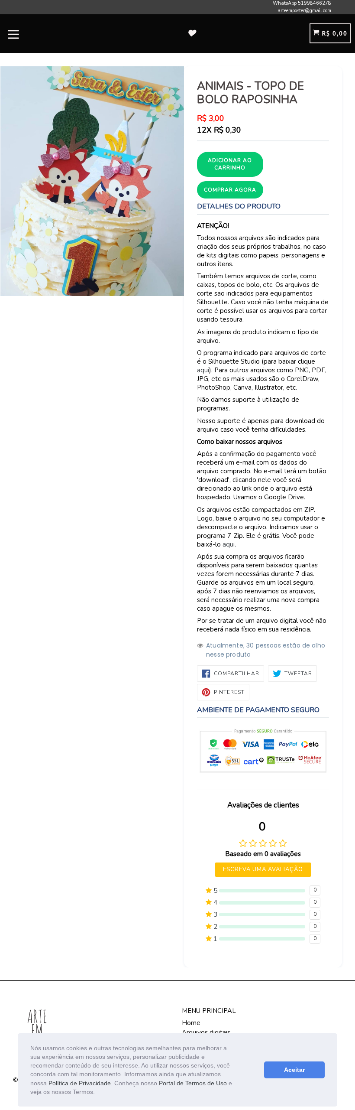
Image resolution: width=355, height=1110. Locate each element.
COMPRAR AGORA (230, 189)
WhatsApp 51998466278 (302, 3)
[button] (98, 1092)
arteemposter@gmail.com (304, 10)
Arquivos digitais (206, 1032)
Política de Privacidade (79, 1083)
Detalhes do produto (239, 206)
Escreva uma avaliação (263, 869)
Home (191, 1023)
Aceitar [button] (294, 1069)
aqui (203, 370)
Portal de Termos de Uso (193, 1083)
